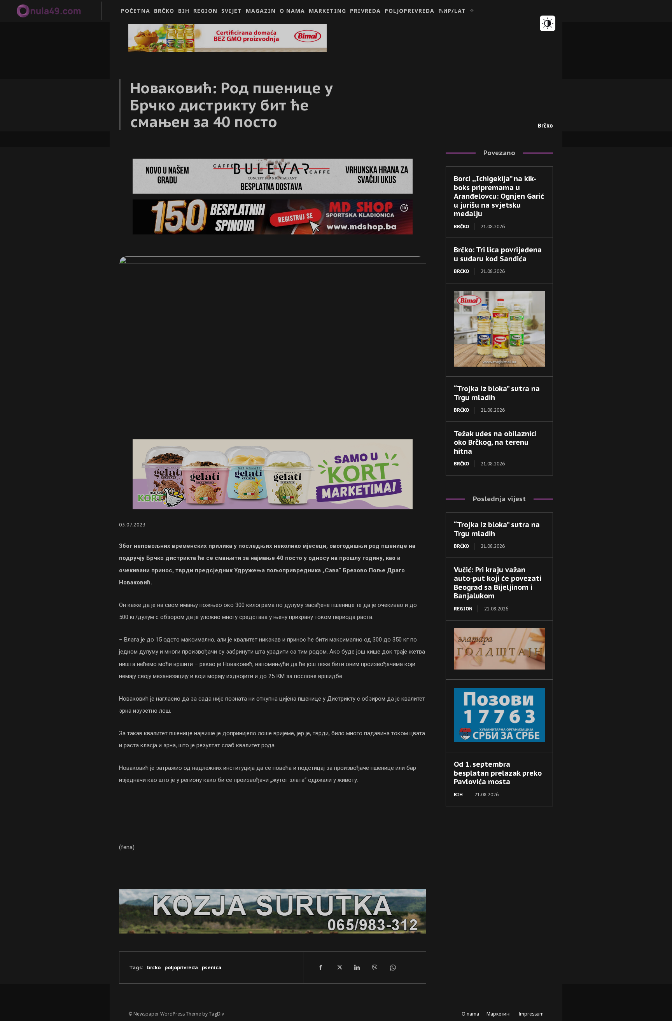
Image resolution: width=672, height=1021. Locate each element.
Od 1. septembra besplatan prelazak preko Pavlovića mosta (498, 773)
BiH (458, 794)
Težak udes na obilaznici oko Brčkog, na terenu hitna (495, 442)
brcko (154, 967)
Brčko (545, 125)
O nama (470, 1014)
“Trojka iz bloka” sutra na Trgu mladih (497, 393)
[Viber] (374, 967)
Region (463, 609)
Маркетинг (498, 1014)
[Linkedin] (356, 967)
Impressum (531, 1014)
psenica (211, 967)
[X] (338, 967)
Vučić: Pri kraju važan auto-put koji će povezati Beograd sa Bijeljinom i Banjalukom (497, 583)
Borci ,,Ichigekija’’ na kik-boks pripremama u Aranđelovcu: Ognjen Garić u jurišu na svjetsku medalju (499, 196)
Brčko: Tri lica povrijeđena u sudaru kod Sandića (498, 254)
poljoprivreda (181, 967)
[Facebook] (321, 967)
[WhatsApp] (392, 967)
